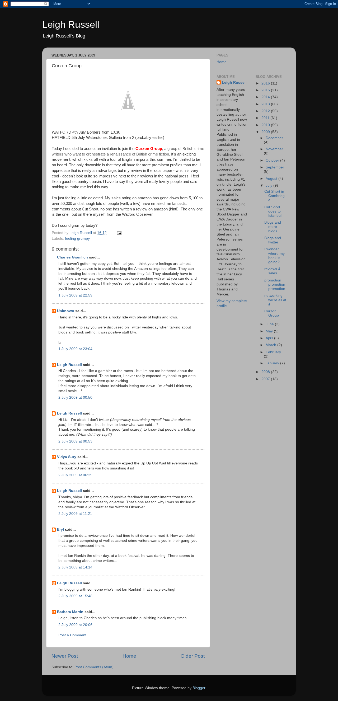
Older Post (193, 656)
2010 (266, 125)
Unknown (65, 311)
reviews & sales (272, 271)
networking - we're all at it (275, 300)
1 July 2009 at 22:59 (75, 295)
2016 (266, 83)
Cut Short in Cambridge (274, 196)
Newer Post (64, 656)
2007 (266, 379)
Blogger (199, 688)
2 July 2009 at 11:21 (75, 514)
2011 (265, 118)
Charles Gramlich (72, 257)
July (269, 185)
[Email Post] (119, 233)
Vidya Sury (66, 457)
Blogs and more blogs (272, 226)
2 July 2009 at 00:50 (75, 397)
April (270, 338)
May (270, 331)
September (275, 167)
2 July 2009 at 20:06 (75, 625)
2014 (266, 97)
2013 (266, 104)
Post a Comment (72, 635)
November (274, 149)
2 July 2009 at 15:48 (75, 596)
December (274, 138)
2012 (266, 111)
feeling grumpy (77, 239)
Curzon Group (271, 313)
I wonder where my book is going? (274, 255)
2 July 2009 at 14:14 (75, 567)
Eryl (60, 529)
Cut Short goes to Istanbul (272, 211)
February (273, 352)
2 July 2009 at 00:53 (75, 441)
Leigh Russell (70, 24)
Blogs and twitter (272, 240)
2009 (266, 132)
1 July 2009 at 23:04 (75, 349)
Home (129, 656)
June (270, 324)
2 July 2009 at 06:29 (75, 475)
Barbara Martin (70, 612)
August (272, 179)
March (271, 345)
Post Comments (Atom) (94, 667)
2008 (266, 372)
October (273, 160)
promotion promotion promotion (274, 284)
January (273, 363)
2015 (266, 90)
